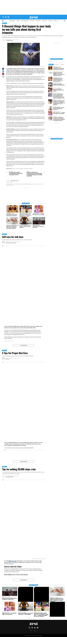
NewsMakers (12, 20)
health (14, 168)
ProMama (26, 168)
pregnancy (21, 168)
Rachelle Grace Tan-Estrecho (11, 242)
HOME (31, 630)
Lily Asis (7, 359)
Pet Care (50, 20)
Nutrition (32, 20)
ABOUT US (56, 20)
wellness (31, 168)
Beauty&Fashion (25, 20)
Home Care (44, 20)
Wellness (38, 20)
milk (17, 168)
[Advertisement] (33, 7)
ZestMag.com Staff (9, 40)
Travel (18, 20)
